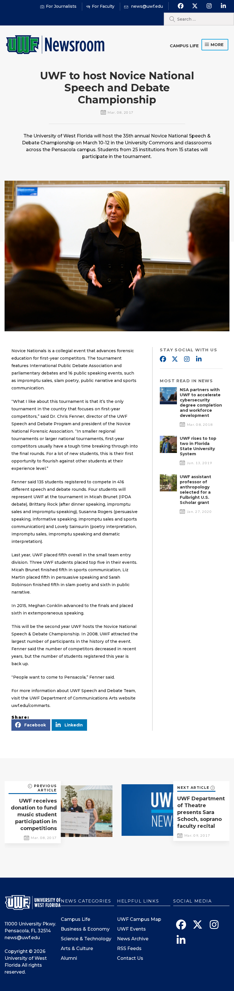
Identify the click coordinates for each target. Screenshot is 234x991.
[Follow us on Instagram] (209, 6)
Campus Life (184, 45)
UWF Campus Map (139, 919)
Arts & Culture (77, 948)
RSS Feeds (129, 948)
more (217, 44)
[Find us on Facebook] (180, 6)
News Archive (132, 938)
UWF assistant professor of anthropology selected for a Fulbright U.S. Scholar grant (195, 489)
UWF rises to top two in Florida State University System (198, 446)
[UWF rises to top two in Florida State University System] (168, 451)
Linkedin (198, 359)
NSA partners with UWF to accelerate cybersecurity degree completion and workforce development (201, 402)
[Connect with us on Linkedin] (223, 6)
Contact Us (130, 958)
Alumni (69, 958)
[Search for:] (199, 19)
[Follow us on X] (194, 6)
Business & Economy (85, 929)
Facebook (163, 359)
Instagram (186, 359)
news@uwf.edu (22, 937)
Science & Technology (86, 938)
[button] (30, 725)
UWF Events (131, 929)
